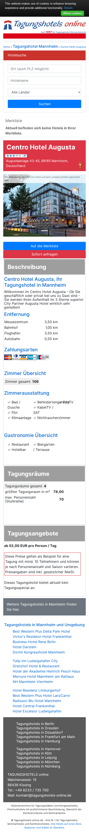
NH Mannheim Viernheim (33, 681)
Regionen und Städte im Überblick (44, 827)
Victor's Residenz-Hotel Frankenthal (42, 636)
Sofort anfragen (45, 254)
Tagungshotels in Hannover (38, 749)
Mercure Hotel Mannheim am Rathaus (43, 676)
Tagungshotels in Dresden (37, 728)
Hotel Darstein (24, 647)
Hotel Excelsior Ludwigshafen (37, 711)
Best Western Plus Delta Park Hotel (41, 631)
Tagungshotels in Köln (34, 753)
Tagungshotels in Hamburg (38, 741)
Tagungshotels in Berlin (35, 724)
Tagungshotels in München (38, 762)
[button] (9, 205)
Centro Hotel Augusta (73, 46)
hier (16, 609)
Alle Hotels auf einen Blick (66, 823)
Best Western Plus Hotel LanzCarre (41, 695)
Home (6, 46)
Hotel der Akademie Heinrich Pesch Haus (46, 671)
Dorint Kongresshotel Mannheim (39, 652)
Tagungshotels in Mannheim (42, 604)
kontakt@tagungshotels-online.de (43, 795)
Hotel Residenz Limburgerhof (36, 690)
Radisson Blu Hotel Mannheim (37, 701)
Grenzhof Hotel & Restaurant (36, 666)
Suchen (45, 104)
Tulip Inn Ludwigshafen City (35, 661)
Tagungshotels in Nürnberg (38, 766)
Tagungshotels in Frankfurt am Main (45, 737)
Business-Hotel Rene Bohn (34, 642)
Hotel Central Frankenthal (34, 706)
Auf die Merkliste (44, 246)
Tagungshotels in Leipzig (36, 757)
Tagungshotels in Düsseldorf (39, 732)
